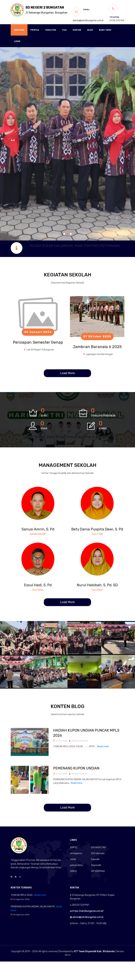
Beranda (19, 30)
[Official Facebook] (15, 877)
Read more (103, 746)
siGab (73, 859)
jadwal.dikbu (76, 865)
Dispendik (96, 865)
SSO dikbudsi (98, 853)
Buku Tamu (105, 30)
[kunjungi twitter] (37, 500)
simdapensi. (76, 853)
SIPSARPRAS (98, 871)
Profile (34, 30)
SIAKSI (73, 871)
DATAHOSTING (98, 847)
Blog (90, 30)
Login (17, 41)
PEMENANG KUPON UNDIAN (76, 768)
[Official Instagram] (20, 877)
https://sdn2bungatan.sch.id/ (88, 911)
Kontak (77, 30)
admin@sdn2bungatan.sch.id (88, 20)
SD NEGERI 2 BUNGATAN (47, 9)
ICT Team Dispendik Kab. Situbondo (94, 951)
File (64, 30)
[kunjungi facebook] (32, 500)
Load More (67, 373)
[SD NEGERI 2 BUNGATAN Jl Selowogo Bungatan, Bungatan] (17, 10)
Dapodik (95, 859)
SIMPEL (74, 847)
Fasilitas (50, 30)
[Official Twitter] (11, 877)
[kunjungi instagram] (42, 500)
